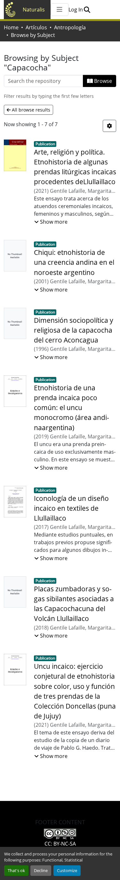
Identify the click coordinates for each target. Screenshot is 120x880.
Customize (67, 870)
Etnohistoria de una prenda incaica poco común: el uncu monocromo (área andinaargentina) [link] (71, 407)
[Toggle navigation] (59, 9)
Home (11, 27)
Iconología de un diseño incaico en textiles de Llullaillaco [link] (71, 508)
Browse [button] (102, 80)
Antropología (70, 27)
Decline (41, 870)
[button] (87, 9)
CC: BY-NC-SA (60, 843)
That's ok (16, 870)
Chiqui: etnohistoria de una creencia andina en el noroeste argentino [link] (74, 262)
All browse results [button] (30, 110)
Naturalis (34, 9)
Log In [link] (75, 9)
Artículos (36, 27)
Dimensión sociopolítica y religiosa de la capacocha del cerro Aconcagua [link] (73, 330)
